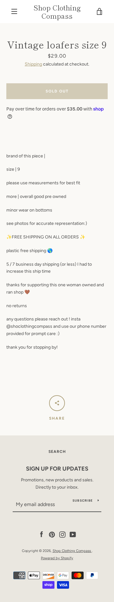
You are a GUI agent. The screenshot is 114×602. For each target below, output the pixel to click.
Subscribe (83, 500)
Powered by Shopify (57, 558)
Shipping (33, 64)
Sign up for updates (57, 468)
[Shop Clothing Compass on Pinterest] (52, 534)
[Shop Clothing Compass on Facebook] (41, 534)
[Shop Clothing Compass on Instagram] (62, 534)
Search (57, 451)
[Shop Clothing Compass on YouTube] (73, 534)
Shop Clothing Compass (57, 11)
